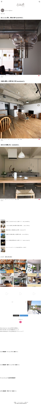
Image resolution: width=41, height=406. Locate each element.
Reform (4, 13)
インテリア (9, 75)
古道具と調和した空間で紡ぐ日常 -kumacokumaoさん (13, 81)
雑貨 (18, 199)
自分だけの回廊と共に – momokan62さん (10, 144)
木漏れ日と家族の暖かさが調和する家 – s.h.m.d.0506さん (17, 234)
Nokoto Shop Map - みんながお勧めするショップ (9, 329)
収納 (15, 199)
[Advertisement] (20, 210)
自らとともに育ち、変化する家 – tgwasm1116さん (12, 17)
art (5, 75)
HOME (1, 13)
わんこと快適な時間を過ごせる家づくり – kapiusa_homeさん (18, 240)
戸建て (2, 139)
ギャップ (16, 75)
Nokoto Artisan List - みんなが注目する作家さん (9, 328)
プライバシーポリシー (20, 402)
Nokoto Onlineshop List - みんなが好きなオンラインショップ (11, 331)
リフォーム (2, 75)
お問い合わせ (26, 402)
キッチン (13, 75)
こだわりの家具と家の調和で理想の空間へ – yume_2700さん (18, 225)
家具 (18, 139)
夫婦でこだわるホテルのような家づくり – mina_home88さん (18, 221)
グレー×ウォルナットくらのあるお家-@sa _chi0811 (16, 247)
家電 (21, 139)
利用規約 (15, 402)
